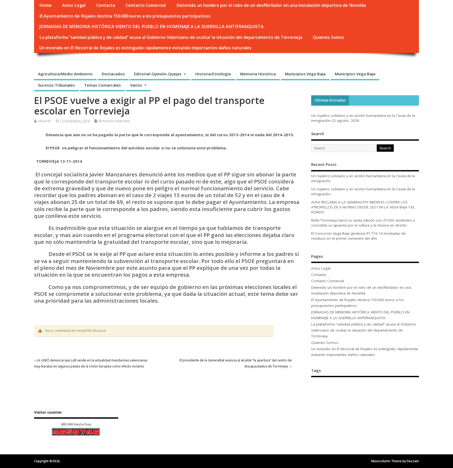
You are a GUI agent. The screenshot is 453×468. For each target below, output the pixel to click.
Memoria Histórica (258, 73)
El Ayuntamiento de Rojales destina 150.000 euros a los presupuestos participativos (125, 16)
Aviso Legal (73, 5)
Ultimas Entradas (330, 100)
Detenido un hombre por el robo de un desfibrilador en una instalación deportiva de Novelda (271, 5)
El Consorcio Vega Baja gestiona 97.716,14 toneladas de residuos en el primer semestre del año (358, 236)
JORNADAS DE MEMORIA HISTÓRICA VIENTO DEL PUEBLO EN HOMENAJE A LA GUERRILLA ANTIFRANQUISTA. (152, 26)
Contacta (105, 5)
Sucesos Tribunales (56, 85)
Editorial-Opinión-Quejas (157, 73)
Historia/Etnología (213, 73)
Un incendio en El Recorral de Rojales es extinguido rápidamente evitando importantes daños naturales (145, 48)
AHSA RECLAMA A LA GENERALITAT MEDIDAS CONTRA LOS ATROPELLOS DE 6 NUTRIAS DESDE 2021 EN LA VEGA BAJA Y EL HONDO (363, 207)
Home (45, 5)
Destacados (113, 73)
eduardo (44, 121)
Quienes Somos (328, 37)
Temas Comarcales (102, 85)
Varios (136, 85)
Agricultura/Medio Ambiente (65, 73)
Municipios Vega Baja (305, 73)
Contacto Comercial (146, 5)
